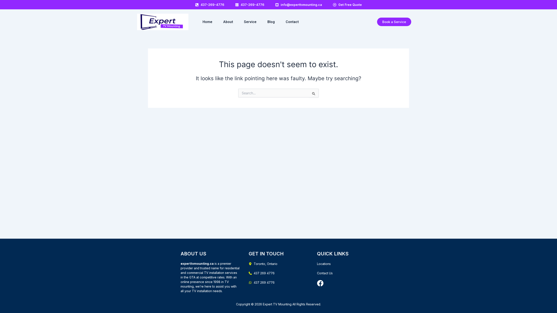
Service (250, 22)
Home (207, 22)
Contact (292, 22)
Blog (271, 22)
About (228, 22)
